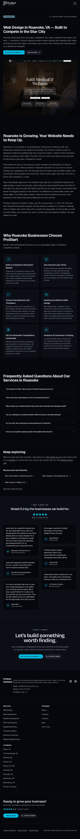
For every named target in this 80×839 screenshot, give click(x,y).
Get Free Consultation (12, 52)
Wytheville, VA (8, 778)
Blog (43, 723)
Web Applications (10, 714)
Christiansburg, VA (10, 753)
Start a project (11, 816)
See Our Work (33, 52)
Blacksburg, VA (9, 782)
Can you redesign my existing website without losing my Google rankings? (33, 415)
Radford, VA (7, 758)
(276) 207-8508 (54, 656)
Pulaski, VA (7, 762)
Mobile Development (11, 718)
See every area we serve (12, 489)
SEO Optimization (10, 723)
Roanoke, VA (8, 774)
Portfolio (45, 714)
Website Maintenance (11, 739)
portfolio (12, 460)
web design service (53, 457)
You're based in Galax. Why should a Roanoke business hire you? (29, 389)
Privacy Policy (22, 830)
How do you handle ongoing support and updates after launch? (29, 432)
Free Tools (46, 727)
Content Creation (10, 731)
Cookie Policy (34, 830)
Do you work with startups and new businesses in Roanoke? (28, 423)
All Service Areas (9, 787)
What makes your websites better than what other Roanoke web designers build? (36, 406)
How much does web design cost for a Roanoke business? (27, 398)
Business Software (10, 735)
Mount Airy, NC (9, 766)
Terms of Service (9, 830)
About (44, 710)
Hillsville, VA (7, 770)
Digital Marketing (10, 727)
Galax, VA (7, 749)
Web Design (7, 710)
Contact (45, 718)
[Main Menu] (75, 3)
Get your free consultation (29, 656)
